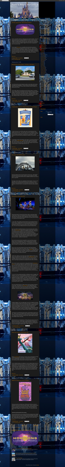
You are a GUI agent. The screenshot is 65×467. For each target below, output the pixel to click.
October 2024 (43, 58)
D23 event (18, 47)
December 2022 (43, 83)
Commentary (16, 59)
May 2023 (42, 77)
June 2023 (42, 76)
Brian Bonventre (44, 37)
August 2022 (42, 87)
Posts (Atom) (18, 427)
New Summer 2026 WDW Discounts (18, 154)
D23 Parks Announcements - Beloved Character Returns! (22, 22)
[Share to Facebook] (26, 100)
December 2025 (43, 45)
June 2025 (42, 51)
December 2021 (43, 96)
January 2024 (43, 68)
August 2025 (42, 49)
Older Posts (36, 425)
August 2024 (42, 60)
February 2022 (43, 94)
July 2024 (42, 61)
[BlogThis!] (25, 189)
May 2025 (42, 52)
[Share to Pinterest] (27, 100)
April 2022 (42, 92)
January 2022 (43, 95)
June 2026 (42, 43)
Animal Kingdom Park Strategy (45, 33)
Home (23, 425)
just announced (16, 356)
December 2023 (43, 69)
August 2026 (42, 42)
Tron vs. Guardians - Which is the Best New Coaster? (24, 448)
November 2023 (43, 70)
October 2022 (43, 85)
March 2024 (42, 66)
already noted (25, 285)
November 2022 (43, 84)
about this (30, 249)
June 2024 (42, 62)
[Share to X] (25, 100)
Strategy (42, 105)
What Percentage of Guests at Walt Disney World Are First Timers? (26, 453)
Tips (41, 106)
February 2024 (43, 67)
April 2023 (42, 78)
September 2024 (43, 59)
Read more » (14, 56)
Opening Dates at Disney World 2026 (18, 196)
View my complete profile (44, 38)
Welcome (42, 21)
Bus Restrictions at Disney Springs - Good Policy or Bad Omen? (23, 64)
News (19, 59)
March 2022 (42, 93)
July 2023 (42, 75)
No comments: (20, 100)
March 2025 (42, 53)
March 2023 (42, 79)
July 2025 (42, 50)
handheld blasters (31, 256)
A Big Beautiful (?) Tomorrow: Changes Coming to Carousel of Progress (24, 106)
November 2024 (43, 57)
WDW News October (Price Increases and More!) (20, 380)
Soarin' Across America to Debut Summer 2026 (20, 332)
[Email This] (24, 100)
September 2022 (43, 86)
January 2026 (43, 44)
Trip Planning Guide (44, 25)
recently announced (20, 140)
